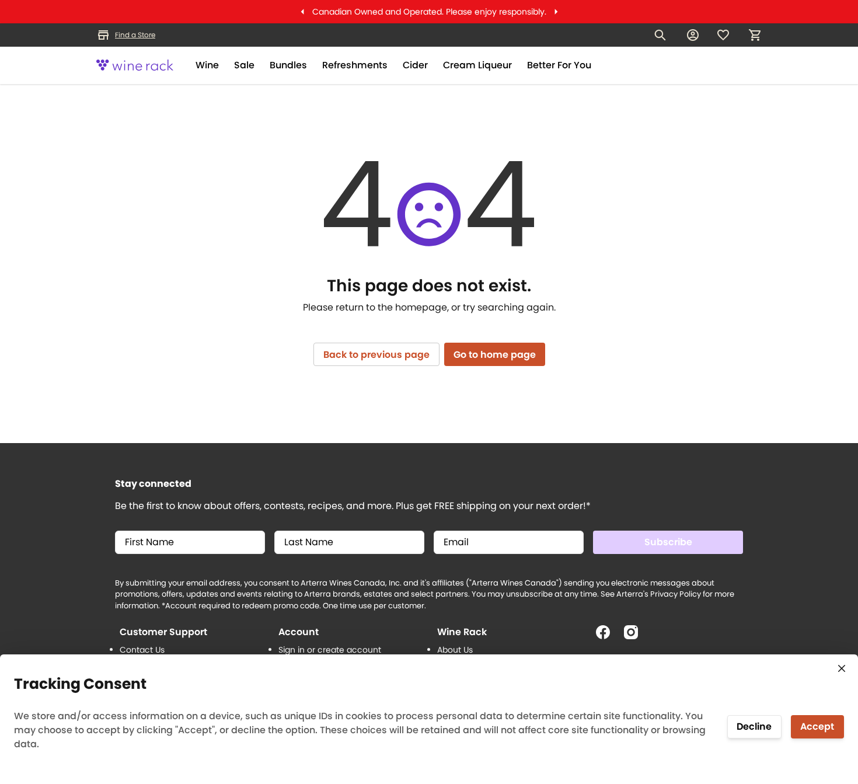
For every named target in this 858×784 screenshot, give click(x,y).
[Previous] (302, 11)
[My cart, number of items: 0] (755, 35)
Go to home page (495, 354)
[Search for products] (660, 35)
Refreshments (355, 65)
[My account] (693, 35)
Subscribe (668, 542)
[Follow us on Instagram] (635, 637)
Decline (754, 726)
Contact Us (142, 650)
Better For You (559, 65)
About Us (455, 650)
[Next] (556, 11)
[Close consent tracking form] (841, 668)
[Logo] (134, 65)
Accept (817, 726)
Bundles (288, 65)
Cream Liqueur (477, 65)
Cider (415, 65)
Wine (207, 65)
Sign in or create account (329, 650)
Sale (244, 65)
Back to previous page (376, 354)
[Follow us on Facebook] (607, 637)
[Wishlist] (723, 35)
